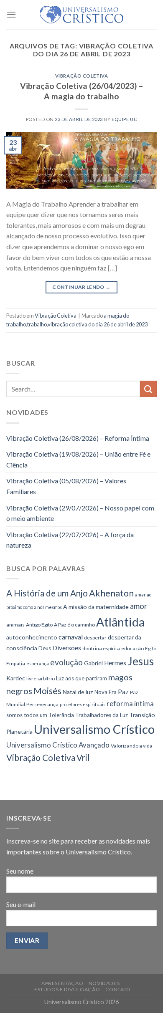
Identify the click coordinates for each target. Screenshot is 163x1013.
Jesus (140, 661)
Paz (123, 691)
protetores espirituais (82, 704)
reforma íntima (130, 703)
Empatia (15, 663)
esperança (37, 663)
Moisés (47, 690)
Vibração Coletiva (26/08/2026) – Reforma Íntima (77, 438)
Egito (150, 648)
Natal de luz (78, 691)
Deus (44, 648)
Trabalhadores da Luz (101, 715)
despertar (95, 637)
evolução (66, 662)
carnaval (71, 637)
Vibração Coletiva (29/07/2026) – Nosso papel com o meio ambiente (80, 513)
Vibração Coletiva (81, 75)
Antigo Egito (39, 624)
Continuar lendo (81, 287)
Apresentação (62, 983)
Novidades (104, 983)
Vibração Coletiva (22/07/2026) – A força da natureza (70, 539)
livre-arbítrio (40, 678)
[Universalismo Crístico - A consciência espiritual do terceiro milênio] (81, 14)
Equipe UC (124, 119)
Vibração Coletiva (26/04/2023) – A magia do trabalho (81, 91)
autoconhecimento (31, 637)
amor (138, 606)
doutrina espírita (101, 648)
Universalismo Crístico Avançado (58, 744)
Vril (83, 758)
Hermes (115, 663)
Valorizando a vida (132, 746)
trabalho (37, 324)
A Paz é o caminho (74, 624)
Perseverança (42, 704)
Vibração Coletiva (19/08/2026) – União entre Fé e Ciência (78, 459)
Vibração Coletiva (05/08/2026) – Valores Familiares (66, 486)
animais (15, 624)
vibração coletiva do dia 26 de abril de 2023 (98, 324)
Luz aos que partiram (81, 678)
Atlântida (120, 622)
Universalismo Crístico (94, 729)
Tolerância (61, 715)
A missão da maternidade (96, 606)
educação (132, 648)
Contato (118, 989)
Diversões (66, 648)
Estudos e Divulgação (67, 989)
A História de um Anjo (47, 593)
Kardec (15, 678)
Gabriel (93, 663)
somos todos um (26, 715)
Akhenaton (111, 593)
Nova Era (105, 692)
